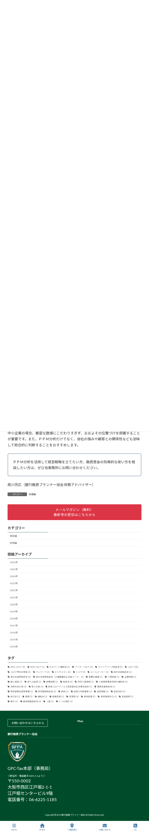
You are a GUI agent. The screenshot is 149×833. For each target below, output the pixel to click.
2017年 (14, 625)
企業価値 (130, 677)
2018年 (14, 618)
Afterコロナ (17, 667)
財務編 (32, 494)
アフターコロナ (84, 667)
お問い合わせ (105, 830)
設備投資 (58, 696)
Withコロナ (37, 667)
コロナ (133, 667)
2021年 (14, 597)
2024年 (14, 576)
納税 (64, 691)
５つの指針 (66, 701)
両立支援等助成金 (20, 677)
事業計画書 (95, 677)
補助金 (42, 696)
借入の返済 (34, 682)
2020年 (14, 604)
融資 (29, 696)
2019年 (14, 611)
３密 (50, 701)
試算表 (74, 696)
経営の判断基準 (83, 691)
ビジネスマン (63, 672)
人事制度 (113, 677)
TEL (135, 830)
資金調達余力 (108, 696)
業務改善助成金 (106, 687)
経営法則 (119, 691)
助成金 (68, 682)
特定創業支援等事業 (21, 691)
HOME (42, 830)
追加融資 (127, 696)
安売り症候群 (86, 682)
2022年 (14, 590)
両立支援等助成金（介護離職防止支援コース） (60, 677)
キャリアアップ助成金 (110, 667)
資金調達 (89, 696)
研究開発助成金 (47, 691)
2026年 (14, 562)
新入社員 (37, 687)
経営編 (13, 535)
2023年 (14, 583)
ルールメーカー (99, 672)
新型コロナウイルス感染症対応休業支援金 (70, 687)
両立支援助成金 (123, 672)
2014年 (14, 646)
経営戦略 (102, 691)
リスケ (80, 672)
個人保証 (16, 682)
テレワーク (43, 672)
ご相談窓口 (72, 830)
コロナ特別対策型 (20, 672)
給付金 (15, 696)
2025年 (14, 569)
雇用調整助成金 (32, 701)
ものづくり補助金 (59, 667)
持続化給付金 (18, 687)
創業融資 (52, 682)
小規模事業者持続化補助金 (113, 682)
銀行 (14, 701)
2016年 (14, 632)
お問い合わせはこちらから (27, 723)
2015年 (14, 639)
